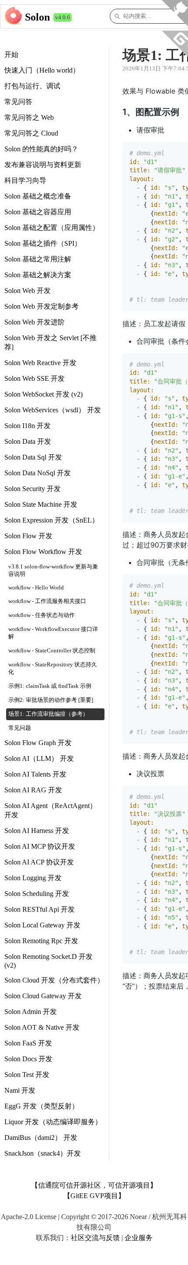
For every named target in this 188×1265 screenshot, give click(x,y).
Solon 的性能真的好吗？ (41, 149)
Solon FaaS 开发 (28, 1043)
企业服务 (139, 1237)
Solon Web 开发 (27, 290)
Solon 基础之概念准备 (37, 196)
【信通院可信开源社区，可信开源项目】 (94, 1185)
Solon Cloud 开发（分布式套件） (54, 980)
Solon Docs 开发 (28, 1059)
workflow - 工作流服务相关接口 (47, 601)
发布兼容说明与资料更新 (42, 164)
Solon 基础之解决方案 (37, 275)
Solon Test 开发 (26, 1074)
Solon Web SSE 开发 (34, 378)
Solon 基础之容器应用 (37, 212)
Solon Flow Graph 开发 (38, 742)
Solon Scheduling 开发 (36, 893)
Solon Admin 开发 (30, 1011)
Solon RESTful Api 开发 (39, 909)
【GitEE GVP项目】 (94, 1195)
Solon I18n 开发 (27, 425)
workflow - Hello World (36, 588)
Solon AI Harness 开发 (36, 830)
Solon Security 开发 (32, 488)
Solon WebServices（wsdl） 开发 (52, 410)
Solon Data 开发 (27, 441)
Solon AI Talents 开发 (35, 774)
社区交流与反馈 (95, 1237)
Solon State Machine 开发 (40, 504)
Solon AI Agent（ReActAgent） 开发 (50, 810)
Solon (37, 17)
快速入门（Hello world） (42, 70)
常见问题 (19, 728)
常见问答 (18, 101)
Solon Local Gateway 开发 (42, 925)
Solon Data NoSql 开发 (37, 473)
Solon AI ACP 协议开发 (39, 862)
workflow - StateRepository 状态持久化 (52, 668)
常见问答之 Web (29, 117)
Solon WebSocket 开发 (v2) (43, 394)
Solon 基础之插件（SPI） (42, 243)
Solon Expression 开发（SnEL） (51, 520)
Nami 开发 (19, 1090)
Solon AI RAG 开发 (33, 790)
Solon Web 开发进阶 (34, 322)
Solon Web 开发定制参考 (41, 306)
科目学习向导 (25, 180)
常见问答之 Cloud (31, 133)
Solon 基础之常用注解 (37, 259)
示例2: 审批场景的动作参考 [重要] (50, 700)
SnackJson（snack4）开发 (42, 1153)
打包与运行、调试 (32, 86)
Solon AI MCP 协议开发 (39, 846)
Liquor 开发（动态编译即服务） (53, 1122)
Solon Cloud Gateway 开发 (43, 996)
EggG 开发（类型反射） (41, 1106)
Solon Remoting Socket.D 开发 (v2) (48, 961)
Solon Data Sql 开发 (33, 457)
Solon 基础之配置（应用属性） (51, 227)
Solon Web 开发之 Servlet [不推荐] (50, 342)
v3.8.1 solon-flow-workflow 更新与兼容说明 (53, 570)
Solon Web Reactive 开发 (40, 362)
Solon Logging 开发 (33, 878)
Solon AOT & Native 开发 (42, 1027)
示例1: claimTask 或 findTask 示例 (49, 686)
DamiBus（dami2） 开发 (40, 1137)
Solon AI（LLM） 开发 (39, 758)
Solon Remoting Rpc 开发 (41, 940)
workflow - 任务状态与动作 (41, 615)
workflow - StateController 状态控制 (51, 651)
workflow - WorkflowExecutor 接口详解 (53, 633)
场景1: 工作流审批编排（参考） (48, 714)
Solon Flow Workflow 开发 (43, 551)
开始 (11, 54)
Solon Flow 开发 (28, 536)
